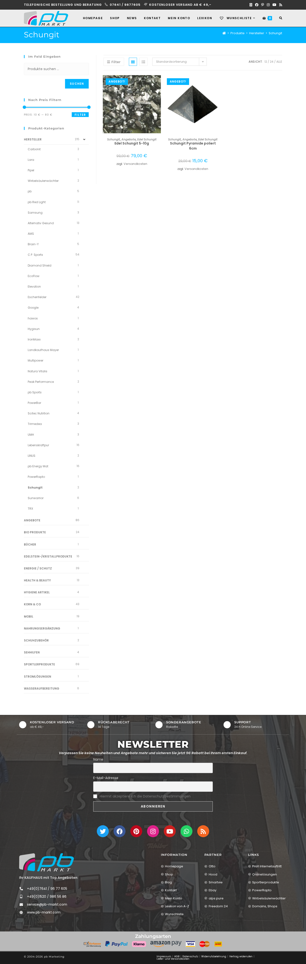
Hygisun (34, 329)
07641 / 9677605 (126, 4)
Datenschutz (190, 956)
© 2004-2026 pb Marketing (44, 956)
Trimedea (35, 424)
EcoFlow (33, 276)
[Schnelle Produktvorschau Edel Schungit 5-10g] (158, 83)
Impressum (164, 956)
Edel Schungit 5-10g (132, 143)
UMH (31, 435)
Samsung (35, 213)
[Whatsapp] (186, 831)
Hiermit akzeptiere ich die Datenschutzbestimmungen (145, 796)
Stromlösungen (37, 676)
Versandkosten (135, 164)
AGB (176, 956)
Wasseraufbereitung (41, 688)
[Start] (224, 33)
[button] (158, 96)
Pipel (31, 170)
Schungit (275, 33)
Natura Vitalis (37, 371)
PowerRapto (36, 477)
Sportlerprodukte (39, 664)
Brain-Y (33, 244)
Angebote (128, 139)
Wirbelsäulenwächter (43, 181)
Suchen (77, 84)
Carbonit (34, 149)
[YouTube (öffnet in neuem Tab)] (274, 4)
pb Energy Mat (38, 466)
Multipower (35, 360)
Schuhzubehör (36, 640)
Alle (279, 62)
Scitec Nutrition (38, 413)
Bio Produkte (35, 532)
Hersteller (33, 139)
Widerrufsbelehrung (213, 956)
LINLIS (31, 456)
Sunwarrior (36, 498)
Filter (80, 115)
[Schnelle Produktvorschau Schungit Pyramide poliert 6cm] (219, 83)
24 (271, 62)
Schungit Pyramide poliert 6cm (193, 146)
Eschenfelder (37, 297)
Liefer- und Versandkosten (173, 958)
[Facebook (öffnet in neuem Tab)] (257, 4)
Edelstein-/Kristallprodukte (48, 556)
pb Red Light (37, 202)
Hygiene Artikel (37, 592)
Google (33, 308)
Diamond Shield (39, 265)
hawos (33, 318)
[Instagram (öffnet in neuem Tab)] (268, 4)
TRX (30, 509)
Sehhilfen (32, 652)
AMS (31, 234)
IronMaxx (34, 339)
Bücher (30, 544)
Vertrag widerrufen (240, 956)
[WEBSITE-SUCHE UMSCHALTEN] (281, 18)
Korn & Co (32, 604)
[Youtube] (170, 831)
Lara (31, 160)
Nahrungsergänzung (42, 628)
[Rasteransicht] (133, 62)
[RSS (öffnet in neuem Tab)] (280, 4)
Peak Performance (41, 382)
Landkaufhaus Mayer (43, 350)
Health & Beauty (37, 580)
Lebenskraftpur (38, 445)
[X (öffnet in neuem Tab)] (251, 4)
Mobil (28, 616)
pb (30, 191)
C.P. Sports (35, 255)
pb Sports (35, 392)
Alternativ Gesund (41, 223)
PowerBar (34, 403)
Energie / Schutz (38, 568)
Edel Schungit (147, 139)
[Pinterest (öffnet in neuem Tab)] (262, 4)
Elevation (34, 286)
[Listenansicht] (143, 62)
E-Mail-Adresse (105, 777)
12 (265, 62)
